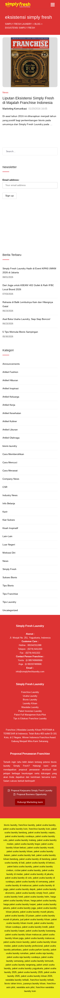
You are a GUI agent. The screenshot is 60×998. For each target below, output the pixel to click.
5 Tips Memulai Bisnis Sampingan (20, 332)
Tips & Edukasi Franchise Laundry (30, 718)
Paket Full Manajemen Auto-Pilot (30, 714)
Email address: (10, 180)
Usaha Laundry (30, 696)
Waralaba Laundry (30, 707)
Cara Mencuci (9, 462)
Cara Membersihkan (13, 454)
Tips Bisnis (8, 585)
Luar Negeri (8, 544)
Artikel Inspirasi (10, 388)
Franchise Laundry (30, 692)
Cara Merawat (10, 470)
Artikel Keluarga (10, 396)
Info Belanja (8, 503)
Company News (10, 479)
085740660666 (35, 660)
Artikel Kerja (8, 405)
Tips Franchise (10, 593)
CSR (4, 487)
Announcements (11, 364)
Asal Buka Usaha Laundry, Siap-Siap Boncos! (26, 319)
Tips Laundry (9, 602)
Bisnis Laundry (30, 699)
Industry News (10, 495)
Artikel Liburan (10, 429)
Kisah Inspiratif (10, 528)
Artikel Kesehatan (11, 413)
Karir (5, 511)
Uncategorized (10, 610)
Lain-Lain (7, 536)
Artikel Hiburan (10, 380)
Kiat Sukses (8, 519)
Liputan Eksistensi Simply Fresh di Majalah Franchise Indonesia (28, 100)
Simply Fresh (9, 569)
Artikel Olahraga (11, 437)
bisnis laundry (9, 446)
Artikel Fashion (10, 372)
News (5, 92)
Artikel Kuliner (9, 421)
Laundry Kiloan (30, 703)
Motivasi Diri (8, 552)
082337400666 (34, 664)
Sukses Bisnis (9, 577)
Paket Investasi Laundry (30, 711)
